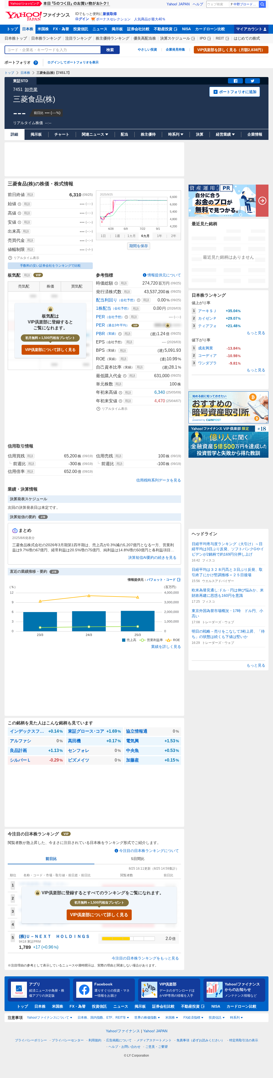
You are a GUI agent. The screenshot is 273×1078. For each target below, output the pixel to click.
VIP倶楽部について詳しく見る (50, 349)
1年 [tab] (159, 236)
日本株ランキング (46, 38)
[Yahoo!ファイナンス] (39, 13)
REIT (220, 38)
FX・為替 (61, 29)
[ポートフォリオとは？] (36, 63)
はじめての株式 (247, 38)
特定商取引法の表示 (243, 1040)
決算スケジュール (175, 38)
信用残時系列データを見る (158, 480)
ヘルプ (198, 4)
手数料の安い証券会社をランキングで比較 (50, 265)
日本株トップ (16, 38)
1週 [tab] (117, 236)
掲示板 (117, 29)
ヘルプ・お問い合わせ (124, 1047)
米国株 (43, 29)
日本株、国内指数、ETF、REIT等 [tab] (102, 1017)
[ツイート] (252, 80)
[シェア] (235, 80)
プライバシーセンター (68, 1040)
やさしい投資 (147, 49)
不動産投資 (163, 29)
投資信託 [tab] (215, 1017)
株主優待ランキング (112, 38)
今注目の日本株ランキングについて (149, 850)
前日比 (51, 859)
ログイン (82, 19)
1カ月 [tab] (131, 236)
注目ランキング (78, 38)
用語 (30, 195)
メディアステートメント (154, 1040)
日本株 (27, 29)
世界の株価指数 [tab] (145, 1017)
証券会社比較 (138, 29)
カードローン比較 (210, 29)
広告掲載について (119, 1040)
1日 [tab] (103, 236)
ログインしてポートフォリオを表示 (73, 62)
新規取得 (110, 14)
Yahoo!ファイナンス (123, 1031)
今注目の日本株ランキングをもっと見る (145, 958)
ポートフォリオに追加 (237, 92)
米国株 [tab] (170, 1017)
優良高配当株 (145, 38)
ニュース (100, 29)
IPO (203, 38)
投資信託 (80, 29)
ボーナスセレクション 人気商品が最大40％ (131, 19)
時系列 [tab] (235, 1017)
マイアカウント (249, 29)
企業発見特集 (175, 49)
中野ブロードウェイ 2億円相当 (246, 4)
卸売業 (31, 89)
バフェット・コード (161, 580)
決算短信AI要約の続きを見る (152, 557)
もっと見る (256, 333)
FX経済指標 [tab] (191, 1017)
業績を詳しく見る (166, 646)
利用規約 (95, 1040)
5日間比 (137, 859)
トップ (12, 29)
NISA (186, 29)
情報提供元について (164, 275)
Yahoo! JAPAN (178, 4)
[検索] (262, 4)
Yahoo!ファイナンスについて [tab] (48, 1017)
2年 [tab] (173, 236)
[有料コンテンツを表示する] (167, 325)
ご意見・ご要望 (156, 1047)
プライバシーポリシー (31, 1040)
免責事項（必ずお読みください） (200, 1040)
